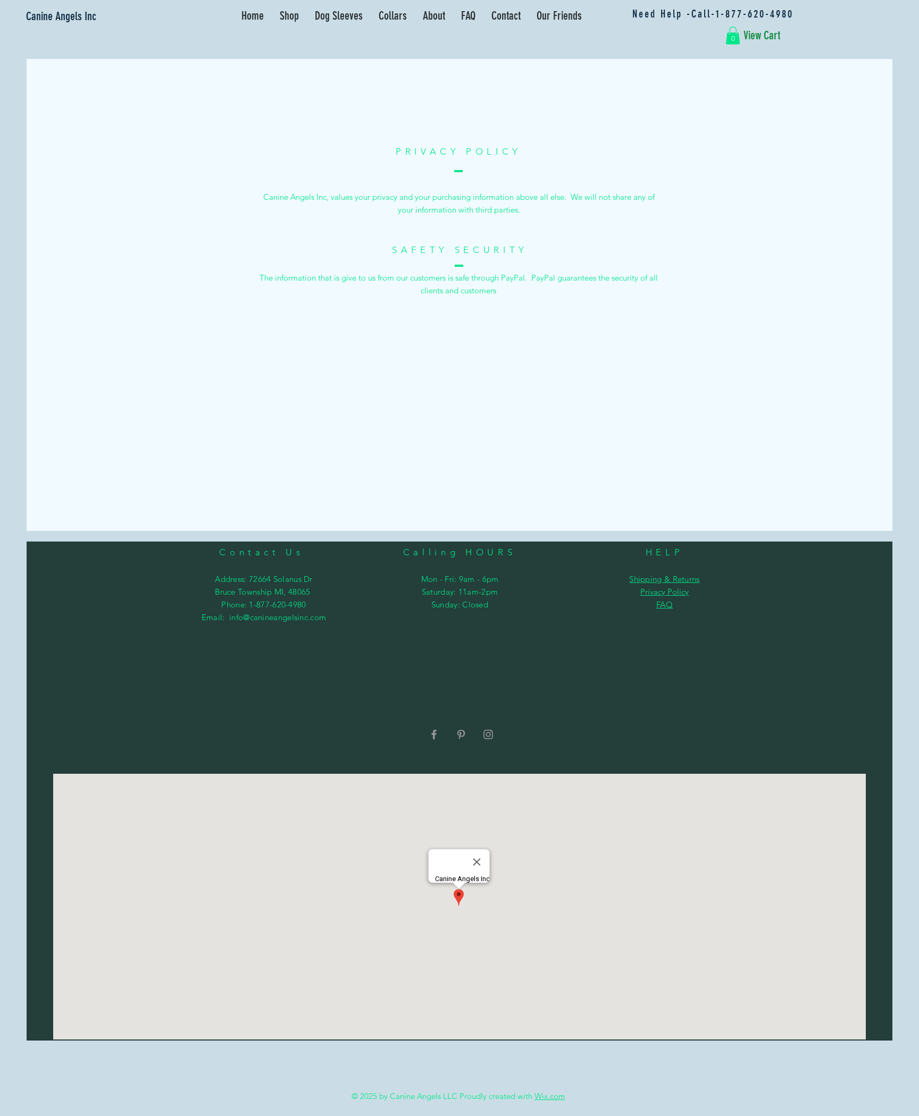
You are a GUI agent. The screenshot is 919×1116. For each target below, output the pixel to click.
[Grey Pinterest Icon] (461, 734)
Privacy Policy (664, 592)
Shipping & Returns (664, 579)
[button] (732, 35)
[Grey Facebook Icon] (434, 734)
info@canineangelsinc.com (277, 617)
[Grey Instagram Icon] (488, 734)
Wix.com (549, 1096)
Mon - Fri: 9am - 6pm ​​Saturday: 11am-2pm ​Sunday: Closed (460, 592)
